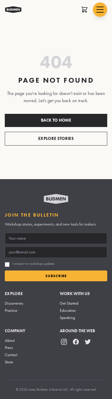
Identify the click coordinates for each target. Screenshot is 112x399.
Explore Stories (56, 138)
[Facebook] (76, 342)
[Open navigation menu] (100, 9)
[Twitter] (88, 342)
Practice (11, 310)
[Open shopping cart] (84, 10)
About (10, 340)
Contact (11, 354)
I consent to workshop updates (33, 264)
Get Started (69, 303)
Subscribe (56, 275)
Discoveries (14, 303)
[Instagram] (64, 342)
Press (9, 347)
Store (9, 362)
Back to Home (56, 120)
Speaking (67, 317)
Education (68, 310)
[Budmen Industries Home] (13, 9)
